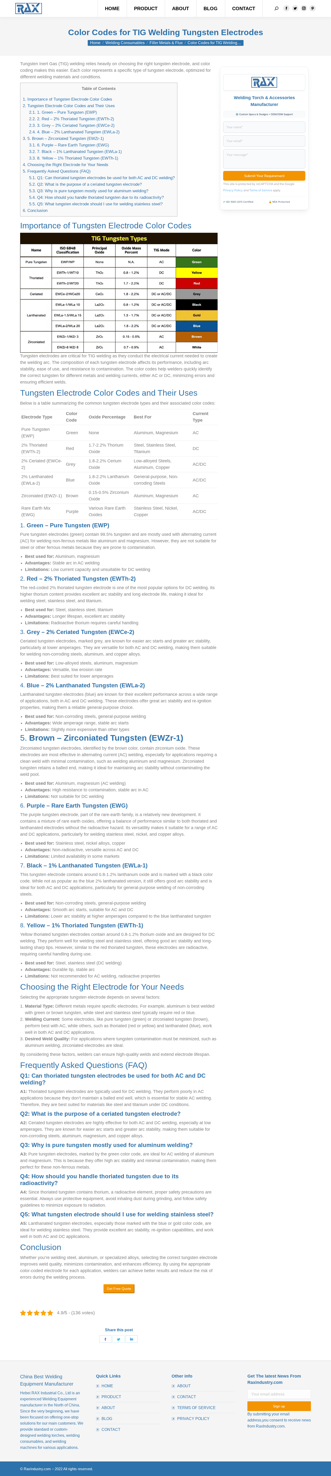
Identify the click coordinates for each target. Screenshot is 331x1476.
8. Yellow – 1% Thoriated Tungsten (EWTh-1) (73, 158)
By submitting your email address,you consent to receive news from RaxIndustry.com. (279, 1420)
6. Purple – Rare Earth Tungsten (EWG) (69, 145)
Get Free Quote (119, 1289)
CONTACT (111, 1430)
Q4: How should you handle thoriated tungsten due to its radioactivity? (96, 197)
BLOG (107, 1419)
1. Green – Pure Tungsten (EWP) (63, 112)
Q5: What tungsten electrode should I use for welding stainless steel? (96, 204)
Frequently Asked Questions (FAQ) (57, 171)
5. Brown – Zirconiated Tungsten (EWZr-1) (63, 138)
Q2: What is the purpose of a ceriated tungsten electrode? (85, 184)
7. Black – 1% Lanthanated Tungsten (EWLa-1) (75, 151)
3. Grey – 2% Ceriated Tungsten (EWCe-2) (72, 125)
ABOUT (108, 1408)
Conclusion (35, 210)
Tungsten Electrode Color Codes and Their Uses (69, 106)
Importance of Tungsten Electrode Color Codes (67, 99)
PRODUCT (111, 1397)
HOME (107, 1386)
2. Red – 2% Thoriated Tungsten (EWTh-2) (71, 119)
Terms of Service (260, 190)
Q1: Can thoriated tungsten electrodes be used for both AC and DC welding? (102, 178)
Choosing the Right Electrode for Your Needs (65, 164)
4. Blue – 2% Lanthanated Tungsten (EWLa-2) (74, 132)
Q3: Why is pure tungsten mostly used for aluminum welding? (88, 191)
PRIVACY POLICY (193, 1419)
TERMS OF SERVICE (196, 1408)
